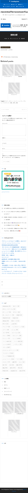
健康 (14, 362)
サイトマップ (5, 257)
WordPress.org (7, 394)
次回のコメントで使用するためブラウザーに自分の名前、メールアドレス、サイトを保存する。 (13, 156)
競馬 (14, 103)
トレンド (15, 101)
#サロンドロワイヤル (9, 309)
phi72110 (10, 50)
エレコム (14, 330)
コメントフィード (8, 391)
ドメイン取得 (7, 341)
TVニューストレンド (5, 47)
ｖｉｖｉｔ (7, 4)
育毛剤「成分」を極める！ (8, 255)
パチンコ (6, 347)
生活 (11, 365)
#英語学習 (6, 318)
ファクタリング (5, 103)
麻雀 (17, 103)
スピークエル (16, 332)
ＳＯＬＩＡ (14, 4)
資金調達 (14, 371)
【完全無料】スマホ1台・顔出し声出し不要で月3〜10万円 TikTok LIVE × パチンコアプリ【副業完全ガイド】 (14, 267)
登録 (5, 382)
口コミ (22, 362)
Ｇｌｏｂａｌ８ (20, 6)
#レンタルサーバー (8, 315)
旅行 (5, 365)
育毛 (20, 368)
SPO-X (6, 324)
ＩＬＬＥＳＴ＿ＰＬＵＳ (9, 6)
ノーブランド (17, 344)
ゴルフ (6, 101)
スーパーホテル (6, 109)
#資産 (15, 318)
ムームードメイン (5, 192)
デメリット (6, 338)
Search (24, 19)
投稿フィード (7, 388)
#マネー (16, 312)
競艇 (11, 103)
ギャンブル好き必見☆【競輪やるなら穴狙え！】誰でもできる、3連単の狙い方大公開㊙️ (15, 230)
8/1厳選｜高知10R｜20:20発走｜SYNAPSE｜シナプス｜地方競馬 (15, 218)
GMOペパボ (15, 321)
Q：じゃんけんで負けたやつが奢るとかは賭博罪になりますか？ (15, 213)
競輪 (5, 368)
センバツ (23, 109)
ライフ (19, 359)
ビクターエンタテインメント (10, 350)
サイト (3, 148)
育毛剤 (5, 371)
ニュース (20, 101)
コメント (4, 123)
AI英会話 (6, 321)
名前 (3, 138)
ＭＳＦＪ (21, 4)
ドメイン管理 (18, 341)
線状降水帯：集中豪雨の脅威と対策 (11, 259)
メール (4, 143)
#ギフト (16, 306)
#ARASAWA (7, 306)
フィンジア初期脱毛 (8, 356)
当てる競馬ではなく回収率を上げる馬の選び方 (14, 208)
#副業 (19, 315)
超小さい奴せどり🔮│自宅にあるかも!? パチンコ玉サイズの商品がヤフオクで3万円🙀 (15, 224)
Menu (4, 19)
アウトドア (6, 327)
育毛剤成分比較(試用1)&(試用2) (10, 245)
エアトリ (6, 330)
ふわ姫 (14, 324)
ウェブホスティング (18, 327)
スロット (11, 101)
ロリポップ (6, 362)
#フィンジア (7, 312)
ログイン (6, 385)
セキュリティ (17, 335)
